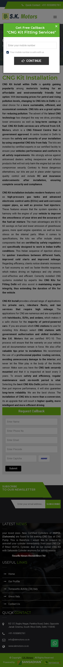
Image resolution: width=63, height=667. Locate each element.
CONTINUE (33, 61)
